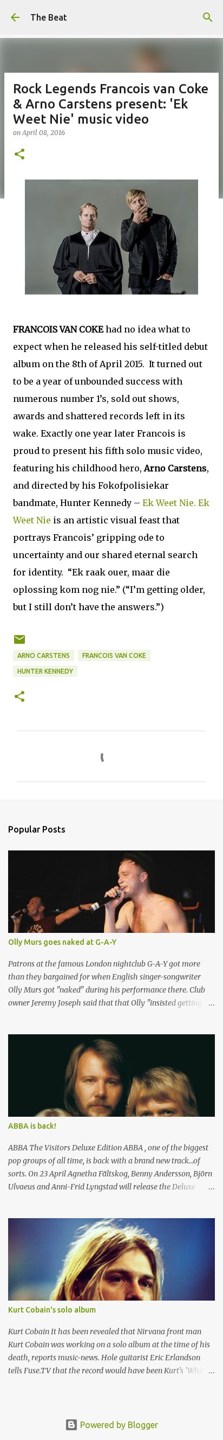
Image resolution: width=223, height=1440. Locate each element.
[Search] (207, 17)
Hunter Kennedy (45, 671)
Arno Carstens (43, 655)
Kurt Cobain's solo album (52, 1309)
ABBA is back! (32, 1126)
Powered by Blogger (118, 1425)
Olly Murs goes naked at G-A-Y (62, 942)
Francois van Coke (114, 655)
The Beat (48, 17)
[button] (19, 155)
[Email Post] (19, 643)
